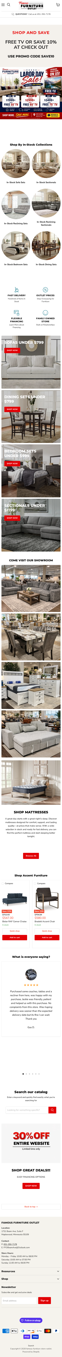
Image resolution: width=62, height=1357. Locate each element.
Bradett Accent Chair (45, 921)
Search (31, 1345)
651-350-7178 (10, 1244)
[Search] (52, 1110)
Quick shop (15, 931)
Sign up (45, 1300)
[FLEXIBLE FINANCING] (17, 319)
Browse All (31, 855)
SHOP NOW (31, 1185)
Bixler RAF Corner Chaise (14, 921)
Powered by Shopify (31, 1351)
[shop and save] (31, 93)
